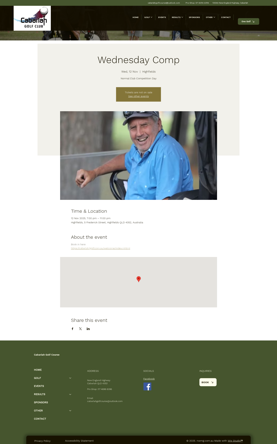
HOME (38, 369)
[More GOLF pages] (151, 17)
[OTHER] (70, 411)
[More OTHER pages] (214, 17)
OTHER (38, 410)
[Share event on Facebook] (72, 328)
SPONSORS (41, 402)
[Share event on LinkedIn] (88, 328)
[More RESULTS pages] (182, 17)
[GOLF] (70, 378)
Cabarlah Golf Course (46, 354)
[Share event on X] (80, 328)
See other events (138, 96)
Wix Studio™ (235, 440)
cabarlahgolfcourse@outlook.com (104, 401)
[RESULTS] (70, 394)
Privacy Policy (42, 440)
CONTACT (40, 418)
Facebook (149, 378)
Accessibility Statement (79, 440)
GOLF (37, 377)
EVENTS (39, 385)
